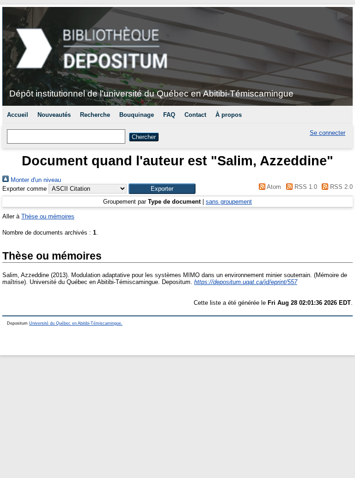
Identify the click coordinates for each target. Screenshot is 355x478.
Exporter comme (24, 188)
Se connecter (327, 132)
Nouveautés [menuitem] (54, 114)
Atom (273, 186)
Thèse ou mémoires (47, 216)
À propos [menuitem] (228, 114)
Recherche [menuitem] (95, 114)
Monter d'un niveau (35, 179)
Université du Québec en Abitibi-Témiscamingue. (75, 323)
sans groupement (229, 201)
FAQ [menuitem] (169, 114)
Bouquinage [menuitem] (136, 114)
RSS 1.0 (305, 186)
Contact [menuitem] (195, 114)
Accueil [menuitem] (17, 114)
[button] (162, 188)
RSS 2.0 (340, 186)
